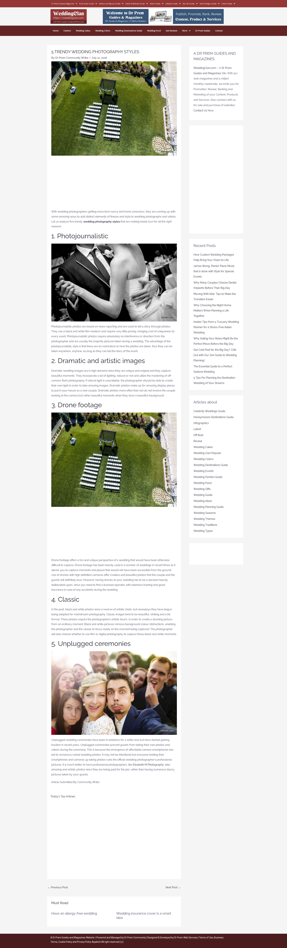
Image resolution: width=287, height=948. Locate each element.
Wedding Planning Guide (208, 507)
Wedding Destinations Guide (128, 30)
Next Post (173, 887)
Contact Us (200, 110)
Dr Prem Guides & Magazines (62, 3)
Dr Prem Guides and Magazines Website (74, 937)
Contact (219, 30)
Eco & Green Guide (86, 3)
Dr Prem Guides (202, 30)
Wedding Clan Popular (207, 453)
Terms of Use (206, 937)
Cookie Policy (65, 942)
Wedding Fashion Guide (207, 477)
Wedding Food (154, 30)
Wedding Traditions (205, 524)
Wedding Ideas (202, 501)
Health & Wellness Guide (135, 3)
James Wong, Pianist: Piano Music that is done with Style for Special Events (214, 271)
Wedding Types (203, 530)
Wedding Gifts (202, 489)
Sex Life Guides (188, 3)
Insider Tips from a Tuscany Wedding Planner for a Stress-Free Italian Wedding (216, 327)
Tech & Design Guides (208, 3)
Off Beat (198, 435)
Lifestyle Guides (171, 3)
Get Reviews (171, 30)
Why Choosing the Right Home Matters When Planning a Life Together (212, 310)
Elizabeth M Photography (148, 764)
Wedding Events (203, 471)
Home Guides (155, 3)
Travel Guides (227, 3)
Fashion (67, 30)
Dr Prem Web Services (185, 937)
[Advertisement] (114, 184)
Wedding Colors (102, 30)
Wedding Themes (204, 518)
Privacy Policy (84, 942)
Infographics (201, 423)
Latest (197, 429)
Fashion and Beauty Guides (109, 3)
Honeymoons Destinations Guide (213, 417)
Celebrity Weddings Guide (209, 411)
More (184, 30)
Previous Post (58, 887)
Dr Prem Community (135, 937)
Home (56, 30)
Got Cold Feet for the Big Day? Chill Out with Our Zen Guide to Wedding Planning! (215, 355)
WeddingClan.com (204, 68)
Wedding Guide (202, 495)
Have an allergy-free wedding (74, 913)
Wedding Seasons (204, 512)
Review (197, 441)
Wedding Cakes (83, 30)
